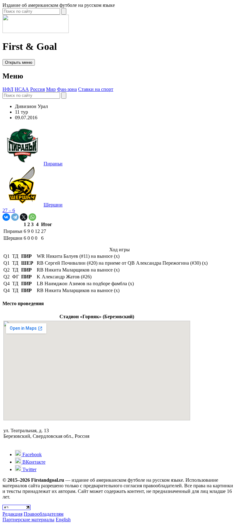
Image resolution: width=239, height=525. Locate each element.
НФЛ (7, 89)
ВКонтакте (33, 462)
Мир (51, 89)
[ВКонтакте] (6, 217)
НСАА (22, 89)
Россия (37, 89)
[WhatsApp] (32, 217)
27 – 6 (8, 210)
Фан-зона (67, 89)
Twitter (28, 469)
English (63, 519)
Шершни (53, 204)
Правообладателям (43, 514)
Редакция (12, 514)
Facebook (31, 454)
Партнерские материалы (28, 519)
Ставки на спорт (95, 89)
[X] (23, 217)
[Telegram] (15, 217)
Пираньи (53, 163)
